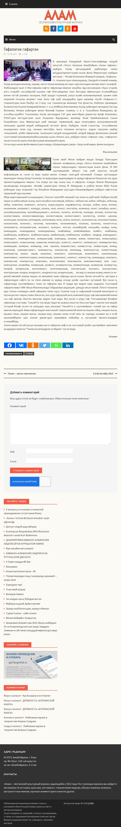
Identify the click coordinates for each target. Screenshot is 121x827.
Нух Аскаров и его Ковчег (36, 695)
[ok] (68, 29)
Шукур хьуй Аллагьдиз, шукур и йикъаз (27, 608)
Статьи (29, 353)
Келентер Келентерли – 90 (21, 571)
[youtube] (75, 29)
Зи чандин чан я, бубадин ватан (23, 598)
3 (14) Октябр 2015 (103, 373)
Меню (12, 39)
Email (13, 461)
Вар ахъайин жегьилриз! (19, 548)
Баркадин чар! (14, 584)
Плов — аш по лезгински (22, 373)
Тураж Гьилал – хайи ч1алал (21, 613)
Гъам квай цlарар (15, 589)
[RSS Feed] (46, 29)
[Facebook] (53, 29)
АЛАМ (91, 803)
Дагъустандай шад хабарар (21, 526)
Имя (12, 451)
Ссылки (13, 3)
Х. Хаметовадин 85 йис (18, 561)
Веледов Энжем (14, 594)
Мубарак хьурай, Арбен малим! (23, 603)
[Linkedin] (67, 345)
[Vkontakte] (21, 345)
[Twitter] (60, 29)
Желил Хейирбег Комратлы (21, 617)
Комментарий (18, 408)
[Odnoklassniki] (32, 345)
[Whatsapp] (56, 345)
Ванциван (11, 566)
